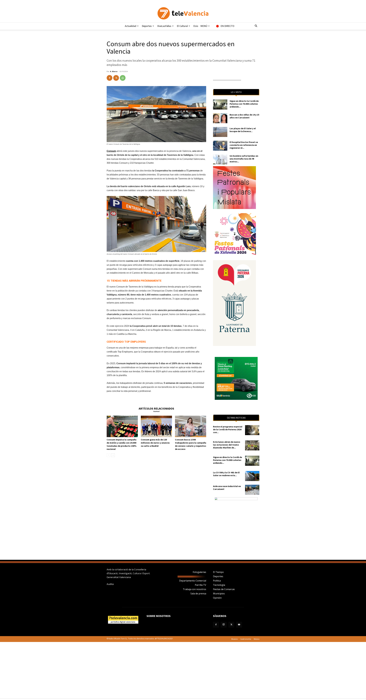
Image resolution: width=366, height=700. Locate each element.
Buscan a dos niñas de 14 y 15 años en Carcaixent (244, 116)
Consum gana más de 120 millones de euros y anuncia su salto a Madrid (155, 442)
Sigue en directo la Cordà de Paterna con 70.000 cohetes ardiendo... (244, 103)
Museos (234, 639)
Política (217, 580)
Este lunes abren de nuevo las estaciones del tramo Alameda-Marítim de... (226, 444)
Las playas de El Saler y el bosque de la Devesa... (243, 130)
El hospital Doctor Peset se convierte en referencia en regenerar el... (244, 145)
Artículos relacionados (156, 408)
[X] (116, 78)
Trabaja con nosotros (194, 589)
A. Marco (113, 71)
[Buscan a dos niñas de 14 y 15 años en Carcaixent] (220, 118)
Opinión (217, 597)
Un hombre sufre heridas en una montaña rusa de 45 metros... (244, 158)
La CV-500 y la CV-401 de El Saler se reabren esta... (226, 474)
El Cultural (182, 26)
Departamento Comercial (192, 580)
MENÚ (203, 26)
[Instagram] (223, 625)
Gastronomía (245, 639)
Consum (111, 151)
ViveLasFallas (164, 26)
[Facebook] (109, 78)
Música (256, 639)
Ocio (195, 26)
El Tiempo (218, 572)
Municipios (219, 593)
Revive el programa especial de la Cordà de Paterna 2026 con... (227, 429)
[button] (255, 26)
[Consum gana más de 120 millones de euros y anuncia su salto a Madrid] (156, 426)
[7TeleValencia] (183, 13)
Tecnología (219, 585)
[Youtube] (239, 625)
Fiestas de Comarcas (224, 589)
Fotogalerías (199, 572)
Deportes (147, 26)
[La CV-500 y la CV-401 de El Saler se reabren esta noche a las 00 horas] (252, 476)
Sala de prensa (198, 593)
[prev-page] (108, 455)
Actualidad (130, 26)
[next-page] (113, 455)
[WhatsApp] (123, 78)
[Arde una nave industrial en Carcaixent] (252, 490)
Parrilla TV (200, 585)
